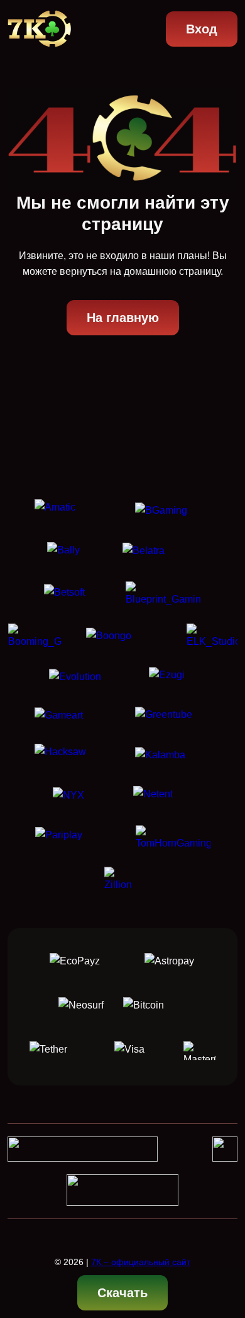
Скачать (122, 1293)
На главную (123, 318)
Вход (201, 29)
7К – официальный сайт (140, 1262)
